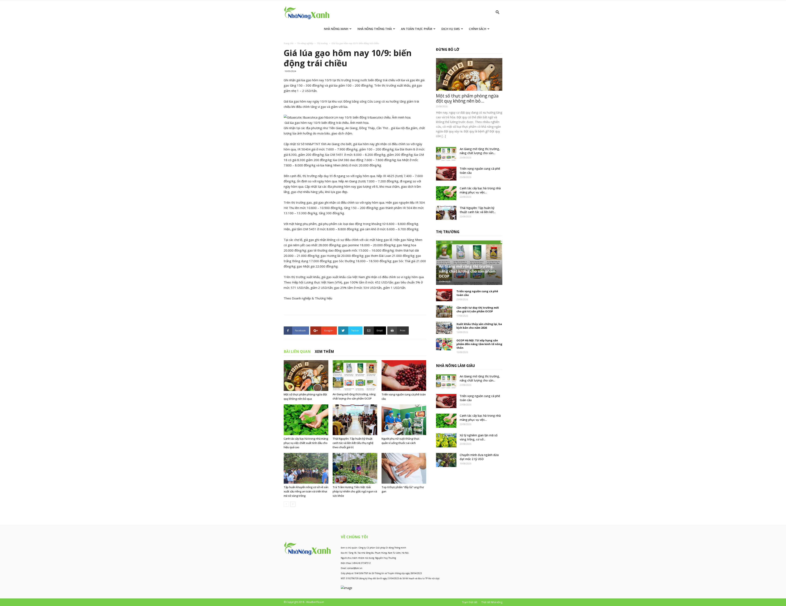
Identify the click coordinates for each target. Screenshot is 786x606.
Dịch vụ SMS (450, 29)
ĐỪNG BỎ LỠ (447, 49)
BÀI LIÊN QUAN (297, 351)
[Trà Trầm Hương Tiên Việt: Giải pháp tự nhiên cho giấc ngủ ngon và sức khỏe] (355, 468)
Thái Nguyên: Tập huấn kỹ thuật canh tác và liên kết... (478, 210)
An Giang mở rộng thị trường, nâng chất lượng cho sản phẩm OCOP (467, 271)
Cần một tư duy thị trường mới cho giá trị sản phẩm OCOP (477, 309)
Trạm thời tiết (469, 602)
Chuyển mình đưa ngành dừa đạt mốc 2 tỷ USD (479, 457)
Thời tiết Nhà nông (491, 602)
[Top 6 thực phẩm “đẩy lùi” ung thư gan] (404, 468)
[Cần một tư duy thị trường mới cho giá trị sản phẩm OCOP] (444, 311)
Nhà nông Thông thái (374, 29)
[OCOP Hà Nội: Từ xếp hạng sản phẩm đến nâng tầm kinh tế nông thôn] (444, 344)
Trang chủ (288, 43)
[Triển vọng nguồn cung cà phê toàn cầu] (404, 375)
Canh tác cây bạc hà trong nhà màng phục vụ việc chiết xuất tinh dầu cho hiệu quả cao (306, 443)
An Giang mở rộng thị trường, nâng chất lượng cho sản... (480, 151)
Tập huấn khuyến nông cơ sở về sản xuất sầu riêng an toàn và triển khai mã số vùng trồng (306, 491)
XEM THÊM (324, 351)
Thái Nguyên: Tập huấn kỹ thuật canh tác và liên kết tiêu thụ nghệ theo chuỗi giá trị (353, 443)
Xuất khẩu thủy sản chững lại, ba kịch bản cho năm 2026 (479, 326)
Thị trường (322, 43)
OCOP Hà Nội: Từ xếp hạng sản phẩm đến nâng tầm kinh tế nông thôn (479, 344)
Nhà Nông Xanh (336, 29)
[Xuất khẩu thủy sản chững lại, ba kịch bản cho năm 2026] (444, 328)
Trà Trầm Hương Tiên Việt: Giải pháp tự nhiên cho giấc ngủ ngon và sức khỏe (355, 491)
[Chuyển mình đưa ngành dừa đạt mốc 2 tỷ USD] (446, 460)
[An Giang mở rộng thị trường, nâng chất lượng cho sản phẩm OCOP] (355, 375)
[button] (497, 13)
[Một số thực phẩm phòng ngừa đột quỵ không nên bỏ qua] (306, 375)
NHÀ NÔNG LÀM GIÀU (455, 365)
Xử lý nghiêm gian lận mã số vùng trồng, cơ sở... (478, 437)
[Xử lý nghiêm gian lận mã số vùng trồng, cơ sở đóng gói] (446, 440)
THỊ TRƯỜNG (447, 231)
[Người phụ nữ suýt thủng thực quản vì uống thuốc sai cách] (404, 419)
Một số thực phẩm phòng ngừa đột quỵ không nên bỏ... (467, 98)
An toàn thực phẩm (416, 29)
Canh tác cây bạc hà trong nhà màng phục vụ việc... (480, 190)
